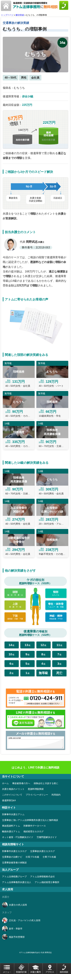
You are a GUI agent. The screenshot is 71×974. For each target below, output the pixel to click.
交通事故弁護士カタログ (42, 851)
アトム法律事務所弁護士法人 (16, 882)
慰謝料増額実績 (36, 789)
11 (59, 645)
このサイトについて (12, 794)
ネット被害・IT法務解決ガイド (17, 837)
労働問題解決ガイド (47, 837)
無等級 (43, 673)
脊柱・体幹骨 (56, 605)
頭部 (15, 593)
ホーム (5, 783)
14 (11, 645)
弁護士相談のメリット (13, 789)
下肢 (15, 617)
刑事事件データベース (34, 825)
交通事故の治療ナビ (12, 857)
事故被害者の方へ (21, 783)
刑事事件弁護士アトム (13, 814)
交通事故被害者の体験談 (14, 862)
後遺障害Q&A (9, 800)
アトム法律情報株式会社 (42, 876)
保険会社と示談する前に (46, 783)
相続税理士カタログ (33, 831)
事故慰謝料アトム (11, 825)
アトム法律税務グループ (14, 876)
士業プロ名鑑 (49, 857)
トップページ (7, 15)
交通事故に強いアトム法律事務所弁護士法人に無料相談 (30, 820)
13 (28, 645)
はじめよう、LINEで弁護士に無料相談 (35, 767)
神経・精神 (56, 617)
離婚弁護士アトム (11, 831)
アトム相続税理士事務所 (47, 882)
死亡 (59, 673)
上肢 (15, 605)
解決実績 (20, 15)
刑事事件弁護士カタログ (14, 851)
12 (43, 645)
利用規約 (56, 794)
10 (11, 654)
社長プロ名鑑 (32, 857)
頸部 (55, 593)
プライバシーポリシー (37, 794)
